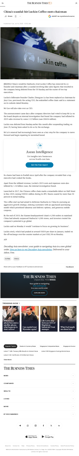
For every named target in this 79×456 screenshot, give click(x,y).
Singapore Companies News (49, 346)
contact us (16, 446)
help (22, 446)
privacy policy (30, 446)
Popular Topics (10, 346)
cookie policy (55, 446)
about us (8, 446)
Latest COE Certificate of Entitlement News (19, 355)
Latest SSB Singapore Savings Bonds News (55, 351)
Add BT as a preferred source (63, 16)
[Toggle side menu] (2, 3)
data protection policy (67, 446)
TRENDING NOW (10, 303)
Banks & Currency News (28, 346)
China (16, 259)
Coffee (7, 259)
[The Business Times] (37, 3)
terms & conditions (42, 446)
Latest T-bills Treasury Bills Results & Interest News (21, 351)
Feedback (70, 267)
